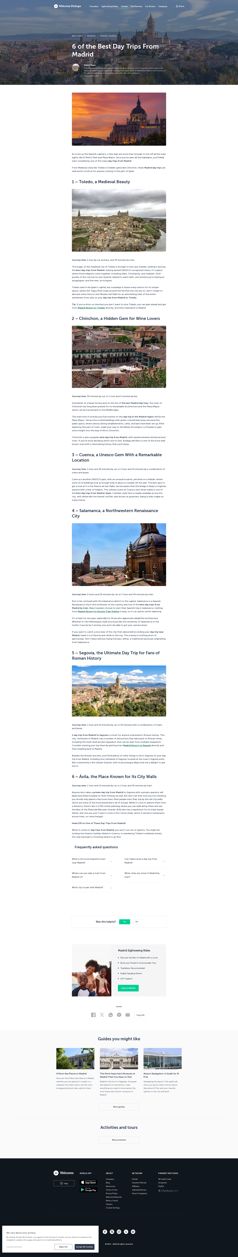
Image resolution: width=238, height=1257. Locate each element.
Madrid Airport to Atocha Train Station (98, 611)
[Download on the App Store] (91, 1182)
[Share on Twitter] (30, 627)
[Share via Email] (30, 653)
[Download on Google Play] (91, 1189)
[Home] (64, 1173)
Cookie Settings (113, 1208)
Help (65, 1183)
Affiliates (135, 1186)
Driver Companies (139, 1193)
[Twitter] (112, 1233)
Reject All (63, 1247)
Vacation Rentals (139, 1183)
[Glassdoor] (126, 1233)
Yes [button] (124, 922)
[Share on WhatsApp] (30, 636)
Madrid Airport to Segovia (137, 745)
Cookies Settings (14, 1247)
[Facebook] (105, 1233)
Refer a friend (112, 1201)
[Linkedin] (133, 1233)
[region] (50, 1239)
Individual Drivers (139, 1190)
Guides (124, 6)
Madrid (91, 36)
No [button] (136, 922)
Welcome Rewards (114, 1197)
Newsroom (110, 1186)
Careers (109, 1204)
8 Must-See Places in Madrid (71, 1073)
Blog (108, 1183)
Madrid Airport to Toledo (91, 308)
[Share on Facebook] (30, 618)
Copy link (140, 1015)
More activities (119, 1140)
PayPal (161, 1186)
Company (110, 1179)
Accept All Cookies (84, 1247)
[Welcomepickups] (67, 6)
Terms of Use (111, 1190)
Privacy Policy (111, 1193)
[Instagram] (119, 1233)
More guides (119, 1107)
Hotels (135, 1179)
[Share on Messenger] (30, 644)
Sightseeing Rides (109, 6)
